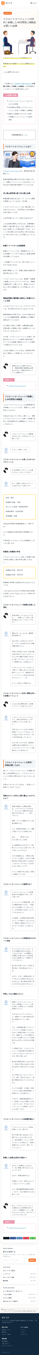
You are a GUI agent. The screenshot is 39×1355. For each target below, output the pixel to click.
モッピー (23, 1330)
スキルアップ (8, 13)
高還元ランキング (6, 1330)
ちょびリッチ (24, 1334)
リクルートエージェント (23, 83)
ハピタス (23, 1332)
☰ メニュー (34, 3)
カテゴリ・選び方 (6, 1334)
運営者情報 (5, 1341)
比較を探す (32, 1260)
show (24, 135)
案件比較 (4, 1332)
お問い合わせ (5, 1343)
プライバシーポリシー (7, 1345)
